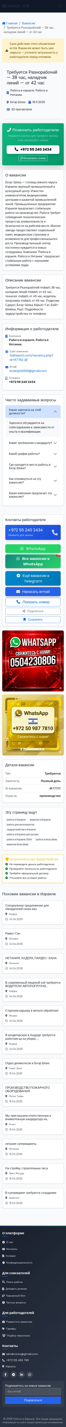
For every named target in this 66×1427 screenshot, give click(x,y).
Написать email (35, 591)
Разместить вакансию (19, 1322)
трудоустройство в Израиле (21, 829)
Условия (11, 1256)
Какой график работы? (24, 454)
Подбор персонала (18, 1335)
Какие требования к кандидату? (30, 443)
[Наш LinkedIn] (21, 1374)
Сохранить (35, 619)
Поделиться (35, 611)
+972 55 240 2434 (36, 149)
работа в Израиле (16, 819)
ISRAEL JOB (18, 6)
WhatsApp (35, 548)
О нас (9, 1242)
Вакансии (28, 23)
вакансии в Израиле (40, 819)
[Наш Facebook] (5, 1374)
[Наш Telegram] (13, 1374)
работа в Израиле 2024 (19, 839)
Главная (12, 23)
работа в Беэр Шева (46, 839)
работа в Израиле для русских (22, 834)
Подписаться (33, 1400)
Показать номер (36, 602)
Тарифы (11, 1328)
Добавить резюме (16, 1289)
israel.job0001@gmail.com (28, 371)
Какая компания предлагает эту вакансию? (30, 495)
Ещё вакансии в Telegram (35, 578)
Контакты (11, 1249)
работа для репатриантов (20, 824)
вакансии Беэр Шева (17, 844)
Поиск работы (14, 1282)
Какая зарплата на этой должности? (25, 411)
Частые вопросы (16, 1302)
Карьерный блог (15, 1295)
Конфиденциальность (19, 1262)
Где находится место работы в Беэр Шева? (30, 466)
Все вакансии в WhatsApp (41, 560)
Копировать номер (34, 158)
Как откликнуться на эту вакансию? (25, 480)
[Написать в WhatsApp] (29, 1374)
